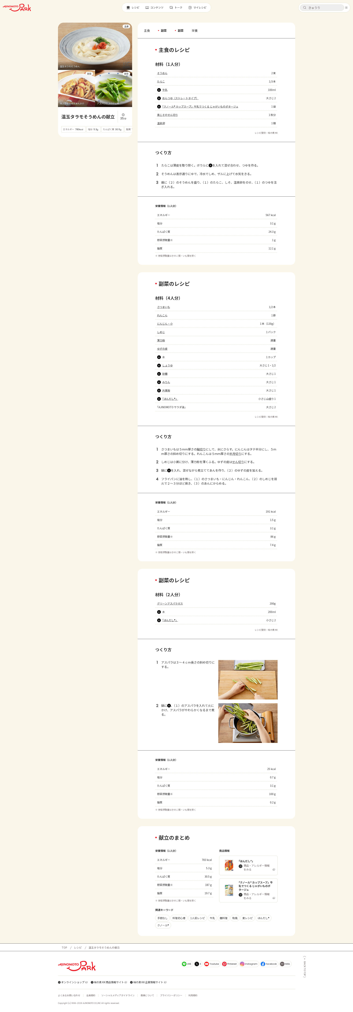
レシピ (78, 947)
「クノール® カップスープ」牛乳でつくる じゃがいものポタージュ (200, 106)
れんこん (162, 315)
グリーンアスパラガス (170, 603)
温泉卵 (161, 123)
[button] (322, 7)
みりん (166, 382)
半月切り (235, 453)
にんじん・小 (165, 323)
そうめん (162, 73)
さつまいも (163, 307)
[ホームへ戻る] (17, 7)
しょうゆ (167, 365)
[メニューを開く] (346, 7)
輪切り (201, 449)
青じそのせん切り (167, 115)
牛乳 (165, 90)
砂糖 (165, 374)
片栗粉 (166, 390)
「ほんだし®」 (170, 399)
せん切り (238, 462)
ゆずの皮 (162, 349)
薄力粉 (161, 340)
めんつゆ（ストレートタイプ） (180, 98)
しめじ (161, 332)
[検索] (304, 8)
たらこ (161, 81)
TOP (64, 947)
